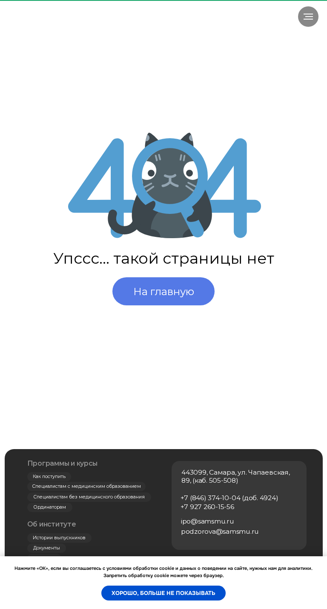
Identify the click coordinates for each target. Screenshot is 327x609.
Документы (46, 548)
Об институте (51, 524)
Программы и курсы (62, 463)
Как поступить (49, 476)
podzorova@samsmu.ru (220, 531)
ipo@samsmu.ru (207, 521)
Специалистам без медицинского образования (89, 497)
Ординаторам (50, 507)
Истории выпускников (59, 538)
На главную (163, 291)
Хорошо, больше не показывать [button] (163, 593)
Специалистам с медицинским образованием (86, 486)
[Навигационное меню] (308, 17)
